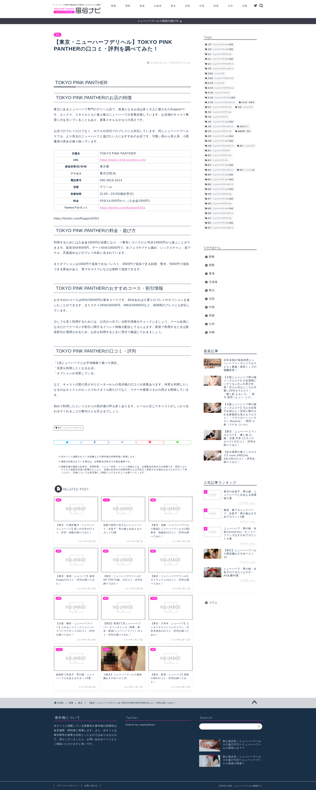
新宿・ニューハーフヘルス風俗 (220, 136)
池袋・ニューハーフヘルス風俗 (220, 189)
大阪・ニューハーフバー (218, 117)
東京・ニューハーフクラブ (219, 151)
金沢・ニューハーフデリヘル (219, 218)
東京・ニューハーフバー (218, 160)
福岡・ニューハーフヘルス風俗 (220, 208)
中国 (201, 5)
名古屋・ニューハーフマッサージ (221, 102)
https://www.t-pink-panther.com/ (123, 159)
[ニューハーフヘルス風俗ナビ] (77, 13)
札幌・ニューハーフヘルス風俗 (220, 141)
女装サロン (244, 126)
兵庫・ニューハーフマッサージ (220, 69)
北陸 (187, 5)
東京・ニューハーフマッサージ (220, 170)
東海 (142, 5)
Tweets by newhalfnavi (140, 724)
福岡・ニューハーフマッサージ (220, 213)
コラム (213, 602)
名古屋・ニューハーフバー (219, 93)
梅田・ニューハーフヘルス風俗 (220, 175)
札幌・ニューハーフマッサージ (220, 146)
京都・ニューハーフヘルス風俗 (220, 49)
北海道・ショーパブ (216, 73)
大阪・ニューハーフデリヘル (219, 112)
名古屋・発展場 (247, 102)
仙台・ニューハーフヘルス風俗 (220, 59)
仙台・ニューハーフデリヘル (219, 54)
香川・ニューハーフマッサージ (220, 228)
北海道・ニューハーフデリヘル (220, 78)
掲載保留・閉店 (244, 131)
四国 (216, 5)
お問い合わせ (90, 786)
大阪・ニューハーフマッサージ (220, 126)
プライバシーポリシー (68, 786)
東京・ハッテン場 (247, 170)
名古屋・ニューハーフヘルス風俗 (221, 98)
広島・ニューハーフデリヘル (219, 131)
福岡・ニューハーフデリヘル (219, 204)
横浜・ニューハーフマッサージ (220, 184)
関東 (113, 5)
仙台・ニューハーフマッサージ (220, 64)
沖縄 (244, 5)
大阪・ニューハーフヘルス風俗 (220, 122)
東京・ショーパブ (247, 146)
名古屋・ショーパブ (216, 83)
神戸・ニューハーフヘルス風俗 (220, 199)
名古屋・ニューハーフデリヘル (220, 88)
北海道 (158, 5)
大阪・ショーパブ (245, 107)
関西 (128, 5)
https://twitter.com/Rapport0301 (122, 207)
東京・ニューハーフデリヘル (69, 428)
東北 (173, 5)
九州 (230, 5)
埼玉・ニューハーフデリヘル (219, 107)
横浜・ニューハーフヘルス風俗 (220, 180)
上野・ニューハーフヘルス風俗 (220, 44)
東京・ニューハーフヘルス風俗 (220, 165)
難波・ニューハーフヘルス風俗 (220, 223)
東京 (58, 35)
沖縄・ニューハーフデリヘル (219, 194)
